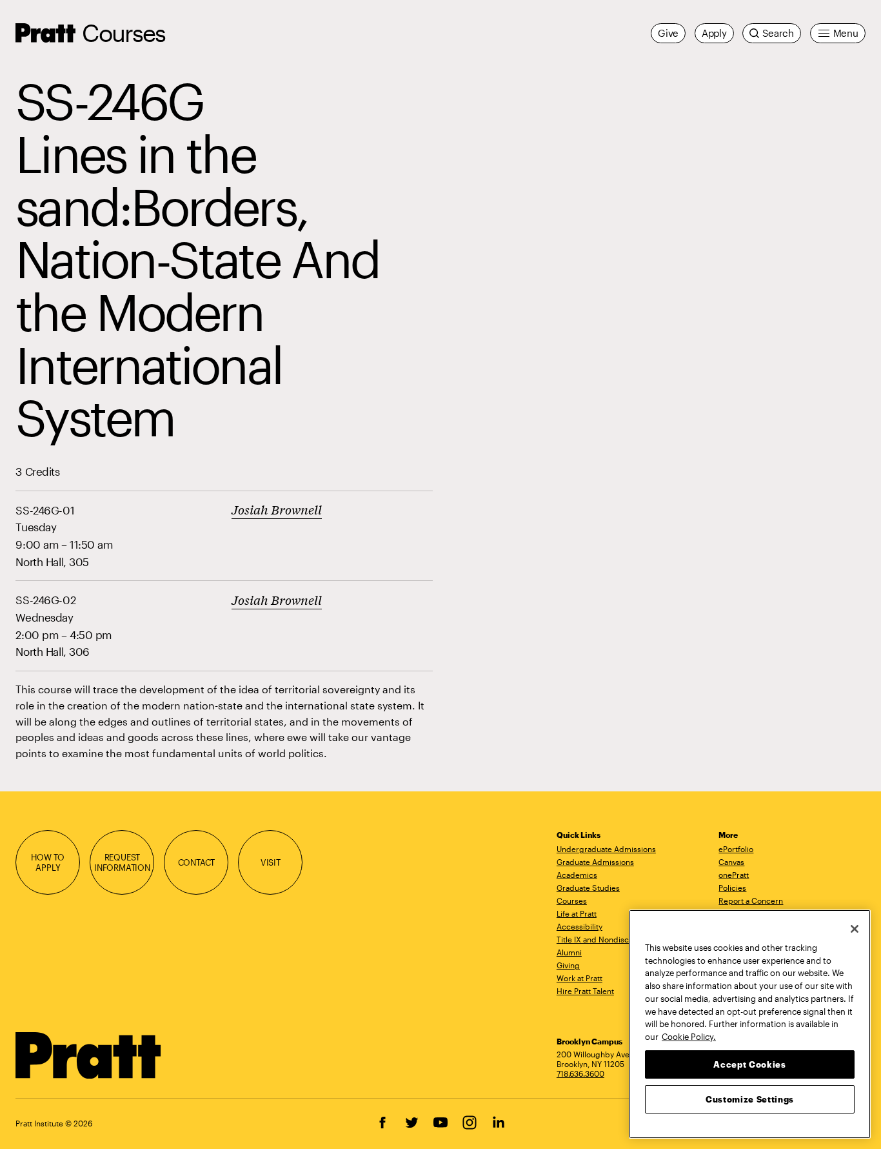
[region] (750, 1024)
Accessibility (579, 926)
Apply (714, 33)
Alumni (569, 952)
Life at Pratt (577, 913)
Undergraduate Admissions (606, 848)
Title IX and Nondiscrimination (611, 939)
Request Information (122, 862)
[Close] (854, 929)
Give (668, 33)
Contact (196, 862)
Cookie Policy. (689, 1036)
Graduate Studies (588, 887)
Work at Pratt (579, 977)
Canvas (731, 861)
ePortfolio (735, 848)
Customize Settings (750, 1098)
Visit (271, 862)
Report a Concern (750, 900)
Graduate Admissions (595, 861)
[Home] (88, 1055)
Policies (732, 887)
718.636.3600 (580, 1073)
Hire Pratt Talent (585, 990)
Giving (568, 965)
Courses (123, 32)
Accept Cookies (749, 1064)
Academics (577, 874)
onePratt (733, 874)
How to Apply (47, 862)
